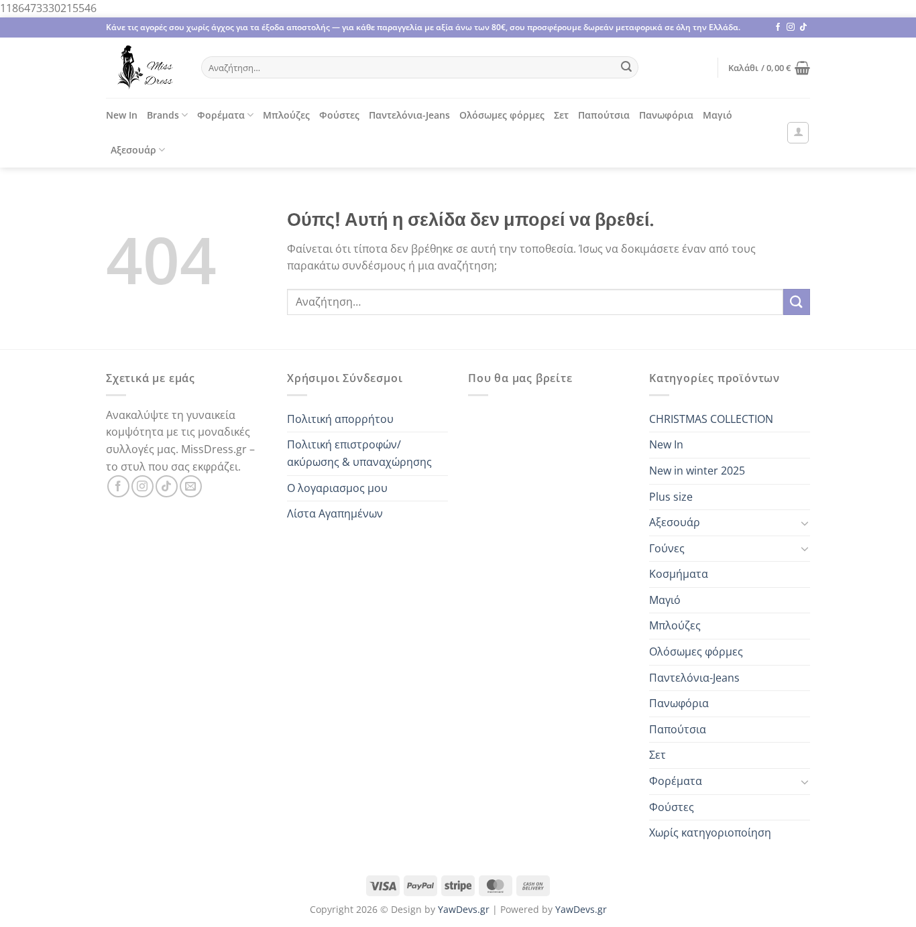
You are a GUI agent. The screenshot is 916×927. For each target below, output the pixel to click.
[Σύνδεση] (798, 132)
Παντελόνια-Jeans (409, 115)
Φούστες (339, 115)
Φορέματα (221, 115)
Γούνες (667, 548)
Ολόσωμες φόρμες (502, 115)
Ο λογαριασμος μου (337, 488)
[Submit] (626, 67)
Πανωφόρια (666, 115)
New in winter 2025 (697, 470)
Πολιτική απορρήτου (340, 419)
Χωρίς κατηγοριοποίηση (710, 832)
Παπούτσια (604, 115)
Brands (163, 115)
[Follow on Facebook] (778, 27)
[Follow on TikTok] (803, 27)
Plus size (671, 496)
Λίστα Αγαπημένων (335, 513)
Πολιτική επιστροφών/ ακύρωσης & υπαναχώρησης (359, 453)
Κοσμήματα (678, 573)
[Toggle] (804, 523)
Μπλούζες (286, 115)
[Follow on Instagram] (791, 27)
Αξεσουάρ (133, 149)
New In (121, 115)
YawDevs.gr (464, 909)
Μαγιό (717, 115)
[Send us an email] (191, 486)
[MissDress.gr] (143, 68)
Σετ (561, 115)
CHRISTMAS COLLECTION (711, 419)
